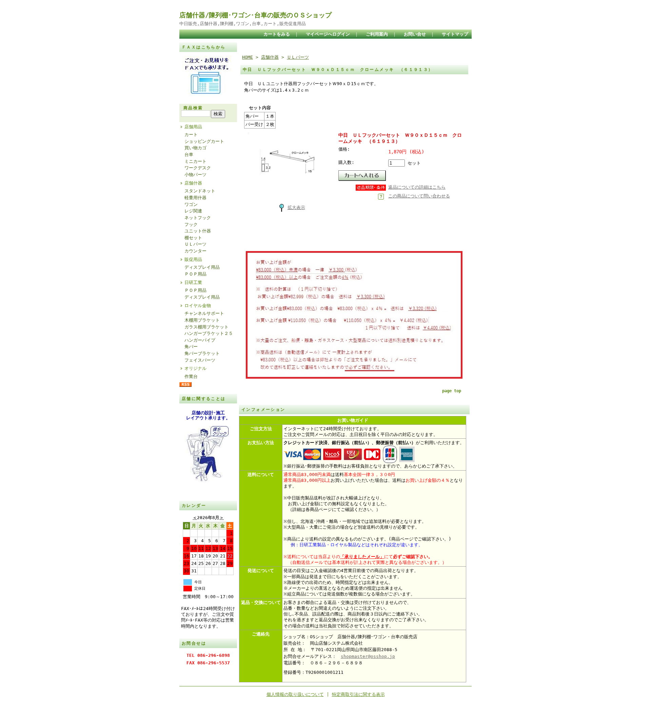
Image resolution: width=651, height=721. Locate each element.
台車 (188, 154)
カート (191, 134)
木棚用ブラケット (202, 320)
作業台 (191, 376)
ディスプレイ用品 (202, 267)
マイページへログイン (328, 34)
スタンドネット (199, 190)
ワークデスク (197, 167)
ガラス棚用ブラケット (206, 326)
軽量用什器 (195, 197)
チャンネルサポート (204, 313)
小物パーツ (195, 174)
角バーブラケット (202, 353)
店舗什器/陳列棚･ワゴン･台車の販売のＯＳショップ (255, 15)
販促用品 (193, 259)
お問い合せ (415, 34)
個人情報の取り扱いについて (295, 694)
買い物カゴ (195, 147)
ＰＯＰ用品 (195, 274)
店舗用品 (193, 126)
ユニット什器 (197, 230)
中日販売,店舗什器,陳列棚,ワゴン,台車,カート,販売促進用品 (242, 23)
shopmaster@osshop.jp (368, 656)
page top (451, 390)
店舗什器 (193, 183)
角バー (191, 346)
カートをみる (276, 34)
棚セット (193, 237)
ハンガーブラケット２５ (208, 333)
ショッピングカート (204, 141)
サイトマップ (455, 34)
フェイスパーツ (199, 360)
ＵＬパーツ (195, 244)
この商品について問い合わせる (419, 195)
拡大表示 (296, 207)
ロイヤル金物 (197, 305)
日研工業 (193, 282)
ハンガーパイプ (199, 340)
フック (191, 224)
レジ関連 (193, 210)
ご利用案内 (377, 34)
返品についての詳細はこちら (417, 187)
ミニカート (195, 161)
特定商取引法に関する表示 (358, 694)
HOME (247, 57)
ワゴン (191, 204)
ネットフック (197, 217)
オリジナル (195, 368)
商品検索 (193, 108)
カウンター (195, 250)
